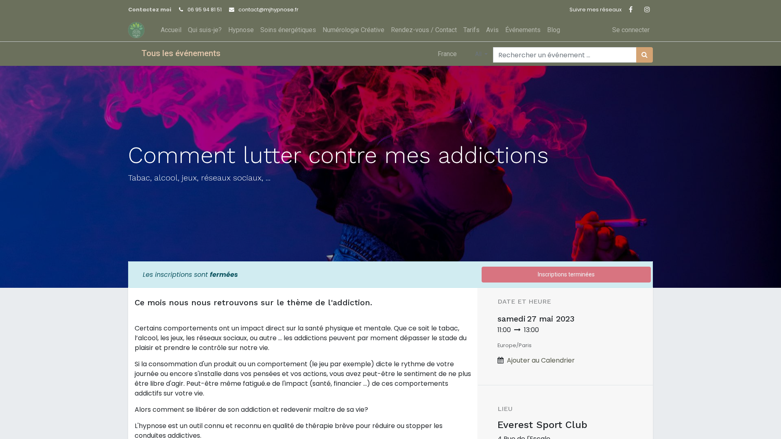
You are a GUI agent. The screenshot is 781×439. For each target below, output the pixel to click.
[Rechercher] (644, 55)
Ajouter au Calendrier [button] (541, 360)
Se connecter (631, 30)
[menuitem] (171, 30)
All (479, 54)
